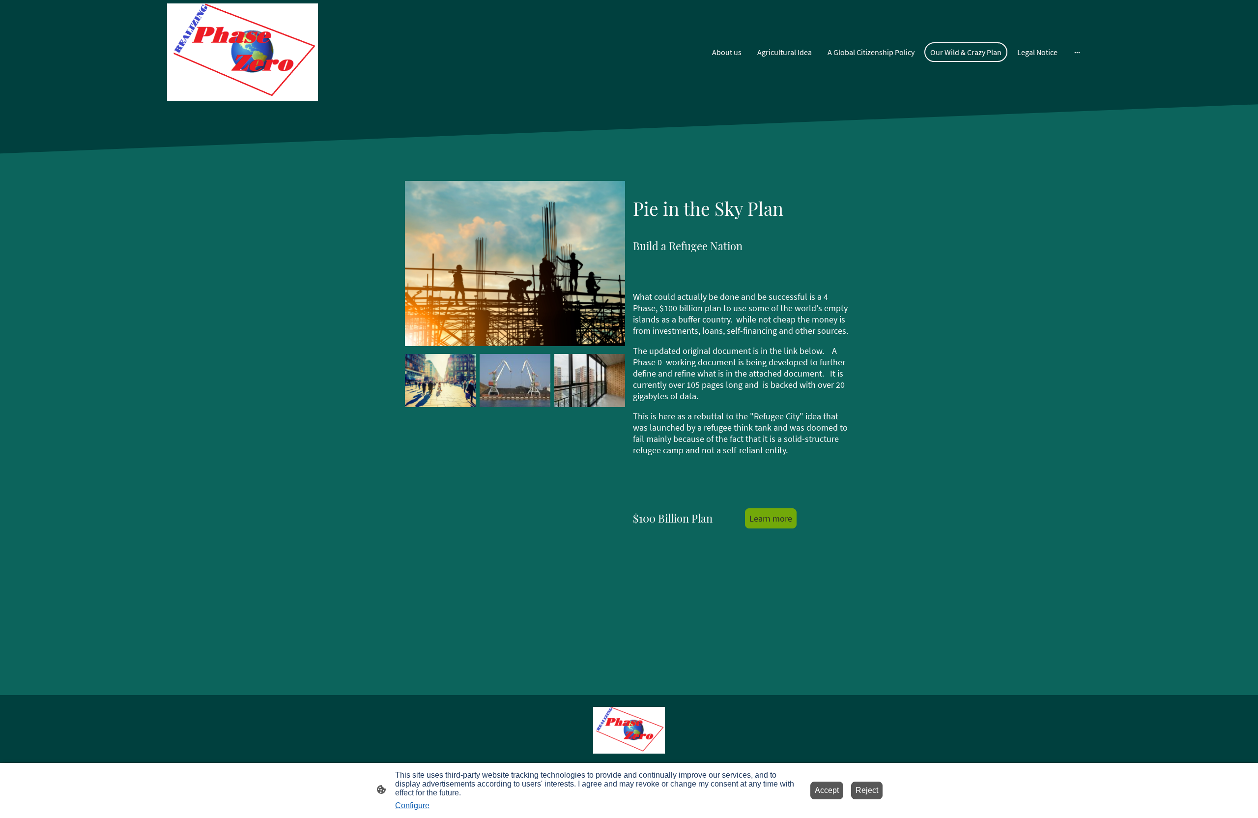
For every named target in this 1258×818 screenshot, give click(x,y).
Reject (867, 790)
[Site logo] (242, 52)
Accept (827, 790)
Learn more (770, 518)
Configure (412, 805)
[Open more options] (1077, 52)
